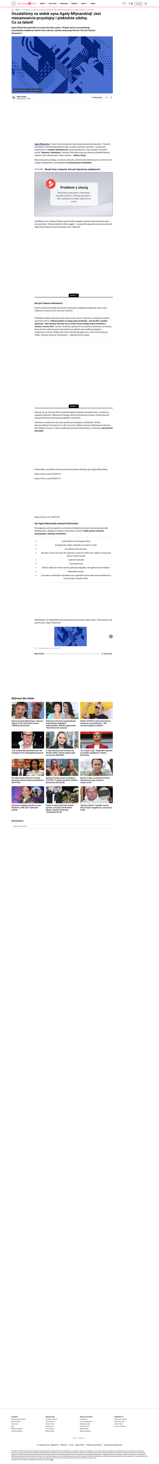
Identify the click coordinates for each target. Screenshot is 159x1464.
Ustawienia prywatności (112, 1445)
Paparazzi (64, 3)
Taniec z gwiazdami (120, 1426)
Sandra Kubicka (15, 1421)
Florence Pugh (50, 1424)
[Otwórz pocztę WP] (124, 3)
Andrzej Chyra (50, 1426)
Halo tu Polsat (118, 1424)
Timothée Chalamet (51, 1419)
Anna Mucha (83, 1419)
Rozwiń (72, 295)
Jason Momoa (50, 1428)
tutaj (52, 1459)
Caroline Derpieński (16, 1431)
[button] (130, 3)
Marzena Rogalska (85, 1431)
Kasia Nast (14, 1424)
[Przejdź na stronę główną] (14, 5)
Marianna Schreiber (16, 1428)
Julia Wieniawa (50, 1421)
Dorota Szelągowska (86, 1421)
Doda (12, 1426)
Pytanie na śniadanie (120, 1419)
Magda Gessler (84, 1428)
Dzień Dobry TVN (119, 1421)
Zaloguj (138, 3)
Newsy (42, 3)
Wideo (93, 3)
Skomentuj (98, 97)
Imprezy (74, 3)
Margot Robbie (50, 1431)
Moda (83, 3)
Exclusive (53, 3)
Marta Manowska (85, 1424)
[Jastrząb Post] (29, 4)
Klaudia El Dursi (84, 1426)
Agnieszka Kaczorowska (18, 1419)
